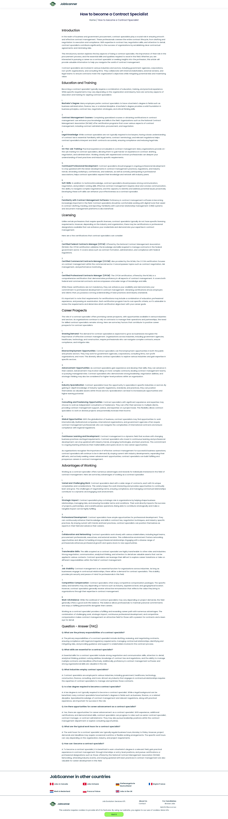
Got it (114, 814)
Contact (142, 803)
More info (165, 810)
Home (92, 20)
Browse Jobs (170, 803)
